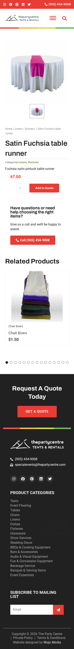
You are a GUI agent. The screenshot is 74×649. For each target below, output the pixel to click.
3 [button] (15, 362)
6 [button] (28, 362)
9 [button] (41, 362)
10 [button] (45, 362)
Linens (19, 128)
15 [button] (67, 362)
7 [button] (32, 362)
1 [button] (7, 362)
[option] (37, 71)
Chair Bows (15, 326)
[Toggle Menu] (53, 18)
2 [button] (11, 362)
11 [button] (50, 362)
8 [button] (37, 362)
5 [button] (24, 362)
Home (8, 128)
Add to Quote (44, 188)
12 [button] (54, 362)
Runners (30, 128)
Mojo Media (52, 642)
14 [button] (63, 362)
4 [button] (19, 362)
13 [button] (58, 362)
